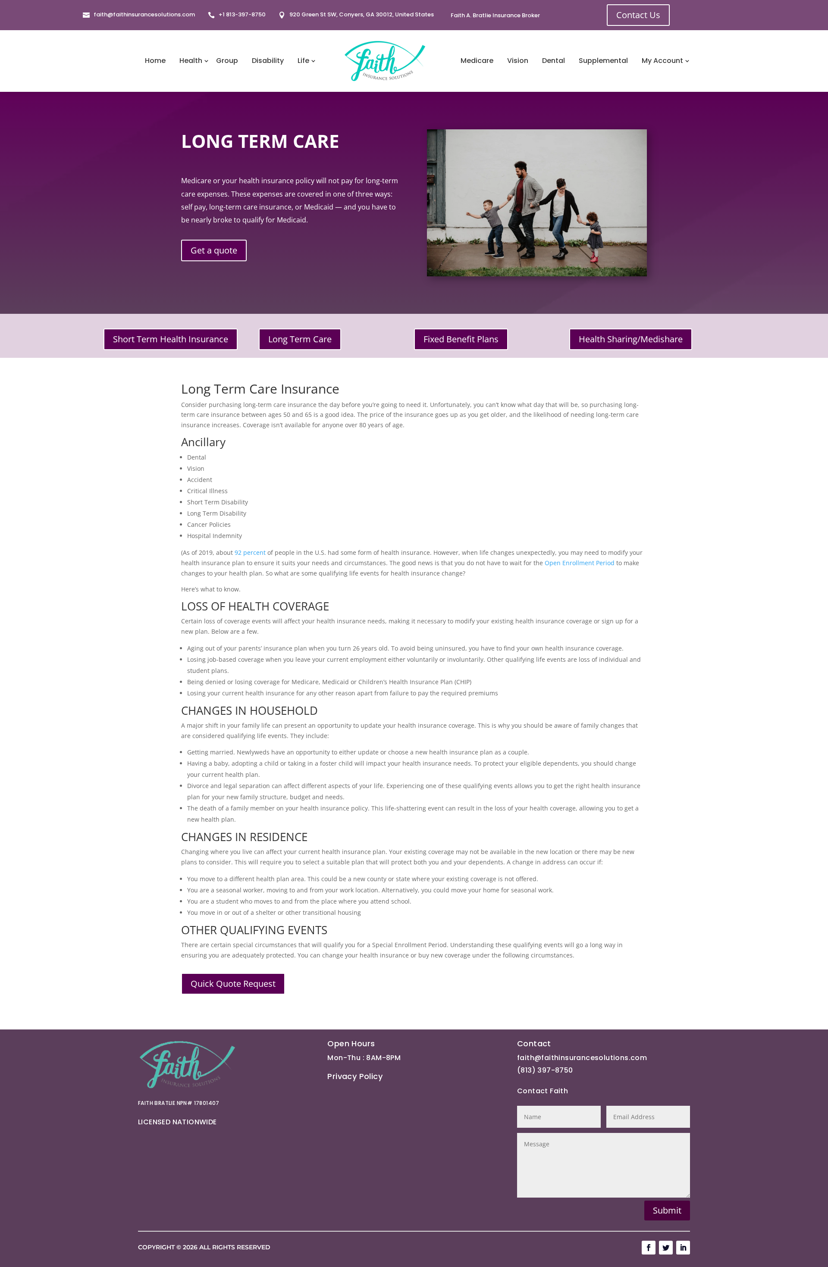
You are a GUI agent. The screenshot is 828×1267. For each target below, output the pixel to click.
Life (303, 61)
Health (190, 61)
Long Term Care (300, 339)
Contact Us (638, 15)
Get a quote (214, 250)
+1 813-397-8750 (242, 14)
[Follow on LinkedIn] (683, 1247)
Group (227, 61)
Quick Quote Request (233, 983)
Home (155, 61)
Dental (553, 61)
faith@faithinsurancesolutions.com (144, 14)
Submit (667, 1210)
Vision (517, 61)
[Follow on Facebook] (649, 1247)
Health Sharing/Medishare (631, 339)
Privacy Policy (355, 1076)
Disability (268, 61)
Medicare (477, 61)
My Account (662, 61)
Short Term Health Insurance (170, 339)
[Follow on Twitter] (666, 1247)
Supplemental (603, 61)
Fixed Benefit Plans (461, 339)
